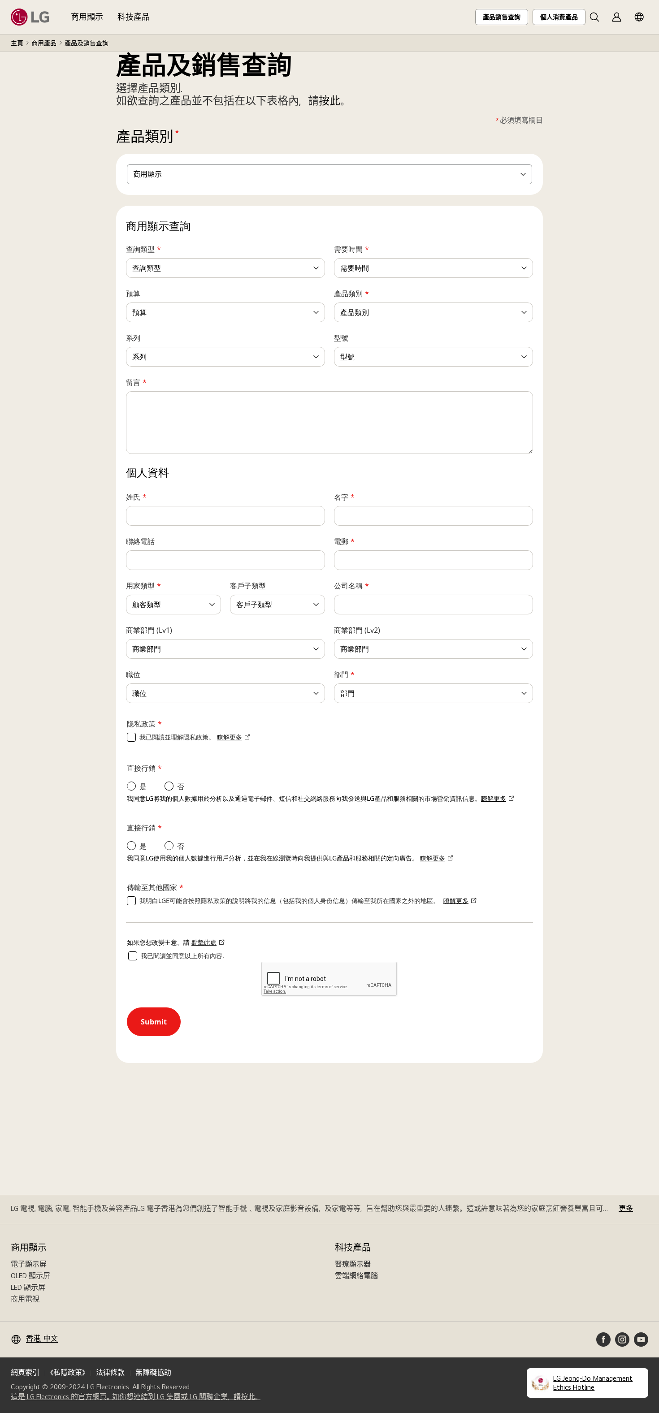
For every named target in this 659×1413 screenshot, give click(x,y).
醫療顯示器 (353, 1264)
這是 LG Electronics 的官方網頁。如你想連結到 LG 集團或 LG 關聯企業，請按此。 (135, 1396)
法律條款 (110, 1372)
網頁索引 (25, 1372)
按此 (329, 100)
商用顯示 (87, 17)
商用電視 (25, 1299)
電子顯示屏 (29, 1264)
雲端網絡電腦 (356, 1275)
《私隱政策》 (67, 1372)
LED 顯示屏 (28, 1287)
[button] (594, 17)
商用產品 (43, 43)
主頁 (17, 43)
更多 (626, 1208)
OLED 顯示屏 (30, 1275)
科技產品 (133, 17)
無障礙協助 (153, 1372)
